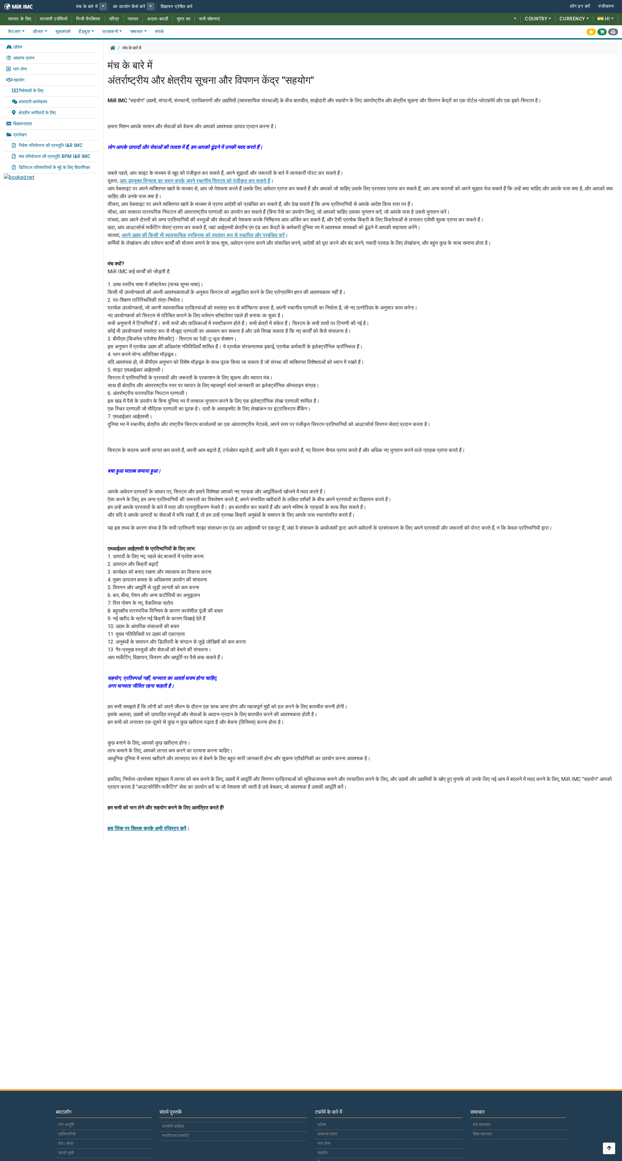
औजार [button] (38, 31)
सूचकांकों (62, 31)
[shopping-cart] (602, 31)
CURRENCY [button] (572, 19)
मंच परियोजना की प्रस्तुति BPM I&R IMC (54, 156)
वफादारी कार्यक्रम (33, 102)
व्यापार (133, 19)
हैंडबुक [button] (84, 31)
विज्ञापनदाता (22, 124)
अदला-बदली (157, 19)
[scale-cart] (613, 31)
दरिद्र (114, 19)
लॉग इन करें (580, 6)
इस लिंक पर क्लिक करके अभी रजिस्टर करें (147, 828)
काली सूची (66, 1152)
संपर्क (159, 31)
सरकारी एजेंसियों (53, 19)
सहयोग (18, 80)
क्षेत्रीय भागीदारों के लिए (37, 113)
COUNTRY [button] (536, 19)
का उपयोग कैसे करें (129, 6)
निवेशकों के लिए (31, 91)
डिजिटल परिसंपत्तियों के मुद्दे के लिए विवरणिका (54, 167)
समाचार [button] (136, 31)
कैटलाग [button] (14, 31)
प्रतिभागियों (66, 1134)
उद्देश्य (17, 47)
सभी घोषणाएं (209, 19)
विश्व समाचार (482, 1134)
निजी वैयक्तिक (88, 19)
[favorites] (591, 31)
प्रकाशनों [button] (110, 31)
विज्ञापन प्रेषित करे (177, 6)
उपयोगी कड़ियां (173, 1126)
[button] (103, 6)
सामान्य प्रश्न (23, 58)
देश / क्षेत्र (66, 1143)
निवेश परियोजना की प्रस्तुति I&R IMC (51, 145)
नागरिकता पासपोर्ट (175, 1135)
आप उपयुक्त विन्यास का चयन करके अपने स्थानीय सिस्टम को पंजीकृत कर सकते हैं (195, 181)
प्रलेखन (20, 135)
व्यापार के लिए (19, 19)
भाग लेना (20, 69)
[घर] (112, 48)
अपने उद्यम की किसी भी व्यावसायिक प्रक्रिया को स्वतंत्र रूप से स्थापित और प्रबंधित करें (203, 235)
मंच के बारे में (87, 6)
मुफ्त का (183, 19)
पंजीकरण (606, 6)
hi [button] (607, 19)
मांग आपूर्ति (66, 1124)
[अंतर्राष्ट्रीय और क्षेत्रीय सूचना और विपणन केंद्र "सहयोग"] (22, 6)
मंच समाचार (481, 1124)
